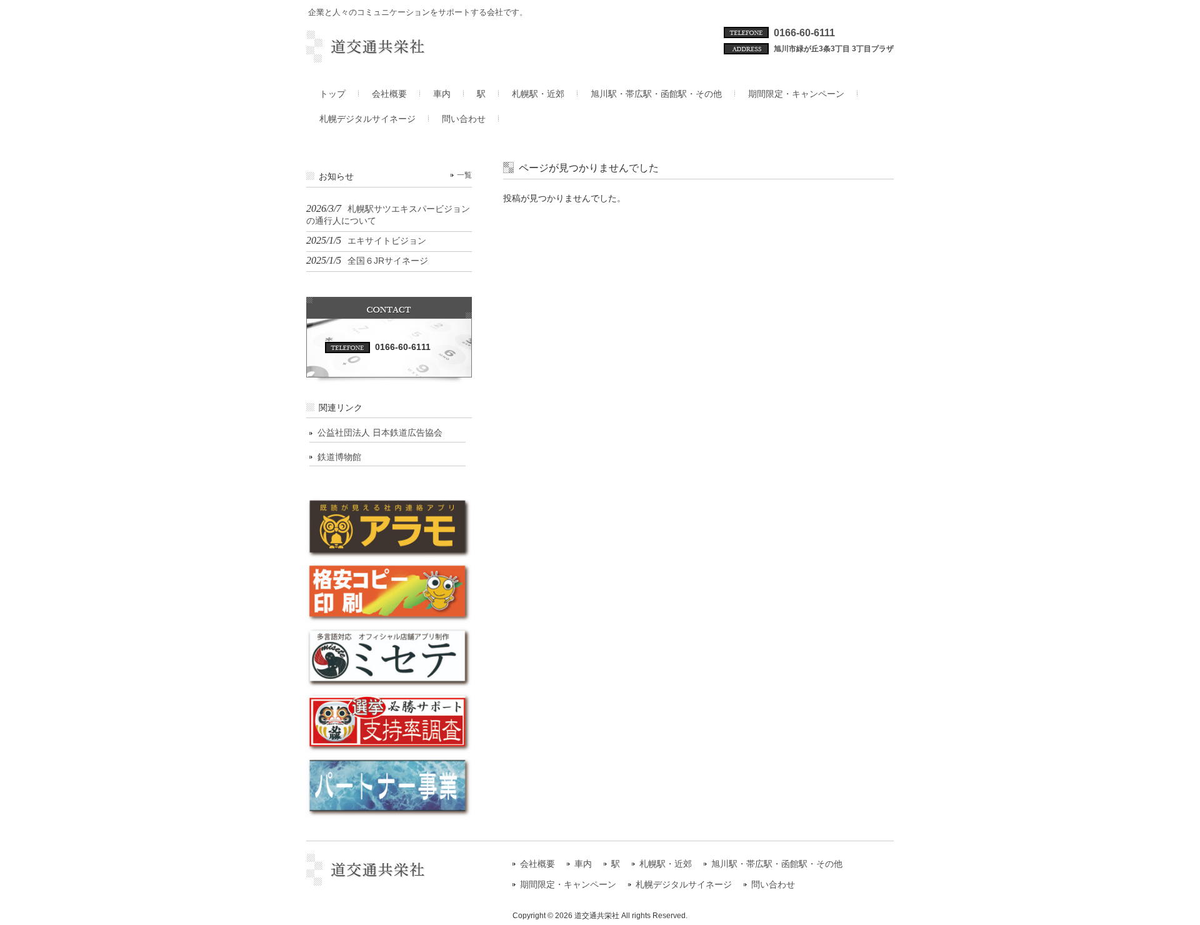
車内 (583, 864)
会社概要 (537, 864)
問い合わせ (773, 884)
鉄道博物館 (339, 457)
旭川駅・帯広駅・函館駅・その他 (776, 864)
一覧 (464, 175)
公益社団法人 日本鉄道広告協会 (380, 433)
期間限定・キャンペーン (568, 884)
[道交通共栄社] (389, 57)
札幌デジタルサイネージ (684, 884)
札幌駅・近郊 (665, 864)
